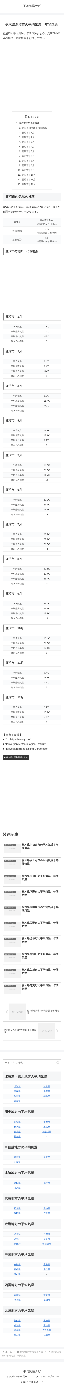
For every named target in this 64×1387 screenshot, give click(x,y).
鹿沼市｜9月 (28, 170)
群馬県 (17, 1131)
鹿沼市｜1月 (28, 132)
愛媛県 (46, 1295)
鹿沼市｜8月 (28, 165)
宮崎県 (46, 1325)
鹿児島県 (46, 1330)
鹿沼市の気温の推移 (29, 123)
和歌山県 (46, 1244)
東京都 (46, 1126)
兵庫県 (46, 1234)
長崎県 (17, 1330)
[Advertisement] (32, 76)
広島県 (46, 1264)
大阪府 (17, 1244)
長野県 (46, 1157)
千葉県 (46, 1122)
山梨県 (17, 1162)
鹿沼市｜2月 (28, 137)
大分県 (46, 1320)
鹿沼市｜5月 (28, 151)
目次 (27, 116)
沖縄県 (46, 1335)
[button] (58, 1063)
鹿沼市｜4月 (28, 146)
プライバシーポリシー (47, 1376)
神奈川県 (46, 1131)
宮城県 (17, 1101)
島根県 (17, 1269)
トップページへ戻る (16, 1376)
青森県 (17, 1091)
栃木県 (17, 1126)
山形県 (46, 1091)
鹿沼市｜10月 (29, 174)
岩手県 (17, 1096)
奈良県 (46, 1239)
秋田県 (46, 1086)
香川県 (17, 1300)
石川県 (17, 1187)
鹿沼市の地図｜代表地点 (34, 128)
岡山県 (17, 1274)
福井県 (46, 1183)
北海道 (17, 1086)
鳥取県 (17, 1264)
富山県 (17, 1183)
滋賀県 (17, 1234)
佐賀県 (17, 1325)
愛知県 (46, 1208)
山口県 (46, 1269)
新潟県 (17, 1157)
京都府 (17, 1239)
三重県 (46, 1213)
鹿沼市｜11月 (28, 179)
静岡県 (17, 1213)
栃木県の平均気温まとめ (17, 757)
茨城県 (17, 1122)
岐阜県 (17, 1208)
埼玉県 (17, 1136)
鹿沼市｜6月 (28, 156)
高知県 (46, 1300)
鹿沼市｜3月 (28, 142)
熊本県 (17, 1335)
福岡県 (17, 1320)
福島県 (46, 1096)
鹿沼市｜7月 (28, 160)
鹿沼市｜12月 (29, 184)
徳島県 (17, 1295)
